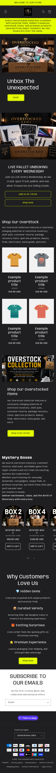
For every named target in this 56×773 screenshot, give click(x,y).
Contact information (30, 767)
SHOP (16, 97)
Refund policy (31, 763)
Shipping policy (13, 767)
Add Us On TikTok (28, 194)
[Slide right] (34, 558)
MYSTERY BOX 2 (12, 531)
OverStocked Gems (26, 759)
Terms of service (46, 763)
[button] (5, 12)
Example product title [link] (14, 281)
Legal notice (47, 767)
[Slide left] (22, 558)
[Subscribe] (48, 702)
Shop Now (28, 203)
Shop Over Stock (20, 433)
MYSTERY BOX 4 (36, 531)
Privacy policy (17, 763)
